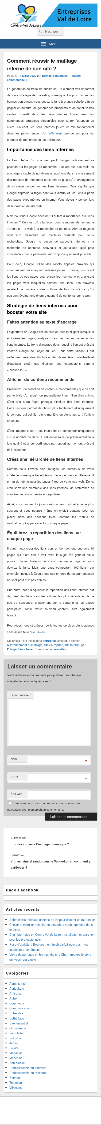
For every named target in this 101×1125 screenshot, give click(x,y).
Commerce (16, 1003)
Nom (14, 759)
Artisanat (15, 993)
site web (55, 133)
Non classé (17, 1062)
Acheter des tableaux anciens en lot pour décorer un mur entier (52, 919)
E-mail (15, 776)
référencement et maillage (24, 645)
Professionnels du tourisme (28, 1072)
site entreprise (53, 645)
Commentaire (21, 695)
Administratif (18, 983)
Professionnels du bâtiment (28, 1067)
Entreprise (50, 641)
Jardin (13, 1043)
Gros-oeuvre (17, 1028)
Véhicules (16, 1087)
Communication (20, 1008)
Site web (16, 793)
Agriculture (16, 988)
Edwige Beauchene (55, 75)
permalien (59, 649)
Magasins (16, 1053)
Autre (13, 998)
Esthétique (16, 1018)
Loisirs (13, 1048)
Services (15, 1077)
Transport (15, 1082)
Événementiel (18, 1023)
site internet (73, 645)
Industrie (15, 1038)
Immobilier (16, 1033)
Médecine (16, 1058)
